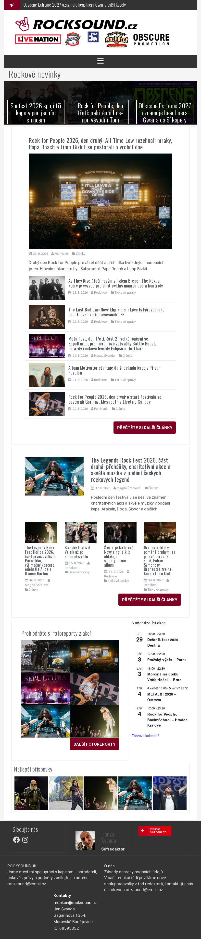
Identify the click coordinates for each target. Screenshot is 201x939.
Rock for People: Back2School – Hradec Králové (167, 720)
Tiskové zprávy (125, 292)
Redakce (100, 292)
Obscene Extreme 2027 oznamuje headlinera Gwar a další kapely (75, 4)
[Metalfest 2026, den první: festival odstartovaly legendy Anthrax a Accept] (66, 793)
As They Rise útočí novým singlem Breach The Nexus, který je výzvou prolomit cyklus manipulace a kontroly (115, 283)
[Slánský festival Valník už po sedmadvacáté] (81, 532)
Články (80, 253)
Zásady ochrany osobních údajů (133, 871)
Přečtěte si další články (144, 427)
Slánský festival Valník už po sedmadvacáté (77, 552)
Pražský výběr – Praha (167, 659)
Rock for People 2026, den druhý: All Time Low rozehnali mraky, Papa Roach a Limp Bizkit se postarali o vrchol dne (100, 143)
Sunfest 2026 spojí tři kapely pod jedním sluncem (36, 112)
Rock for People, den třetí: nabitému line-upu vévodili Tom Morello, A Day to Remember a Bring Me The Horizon (100, 123)
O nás (109, 865)
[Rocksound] (76, 24)
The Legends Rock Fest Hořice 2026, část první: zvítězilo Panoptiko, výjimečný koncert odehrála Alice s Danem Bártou (41, 560)
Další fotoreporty (94, 744)
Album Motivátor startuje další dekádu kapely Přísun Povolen (114, 370)
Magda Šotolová (128, 488)
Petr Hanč (61, 253)
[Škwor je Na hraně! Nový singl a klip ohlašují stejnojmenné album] (120, 532)
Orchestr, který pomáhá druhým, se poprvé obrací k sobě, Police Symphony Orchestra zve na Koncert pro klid (160, 560)
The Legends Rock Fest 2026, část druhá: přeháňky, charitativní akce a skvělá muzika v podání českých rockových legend (130, 469)
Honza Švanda (104, 355)
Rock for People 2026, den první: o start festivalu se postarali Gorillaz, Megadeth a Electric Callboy (115, 399)
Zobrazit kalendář (145, 735)
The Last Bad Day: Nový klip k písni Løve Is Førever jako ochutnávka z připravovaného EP (116, 312)
